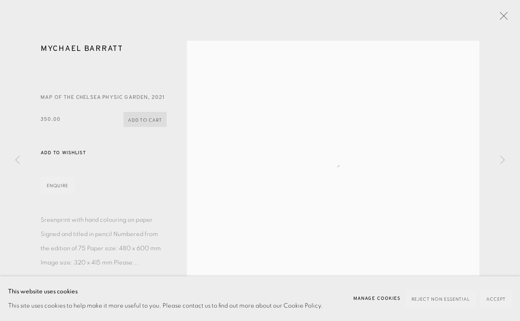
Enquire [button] (57, 185)
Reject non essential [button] (441, 299)
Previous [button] (17, 160)
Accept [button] (496, 299)
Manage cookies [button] (377, 298)
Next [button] (502, 160)
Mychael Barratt (82, 49)
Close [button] (502, 18)
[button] (63, 153)
